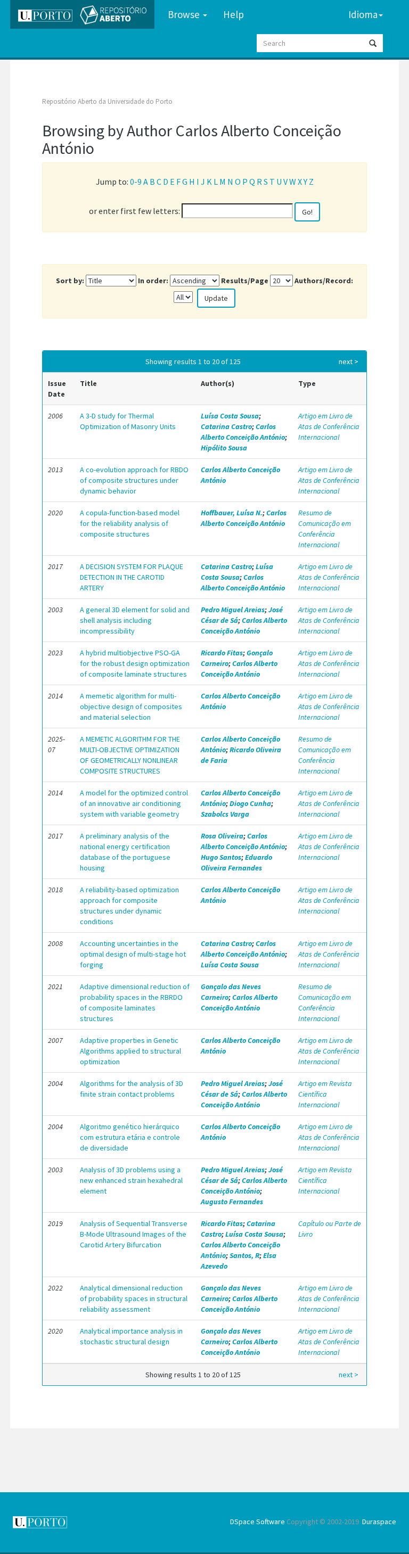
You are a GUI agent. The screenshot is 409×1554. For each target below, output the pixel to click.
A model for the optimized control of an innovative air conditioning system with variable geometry (134, 803)
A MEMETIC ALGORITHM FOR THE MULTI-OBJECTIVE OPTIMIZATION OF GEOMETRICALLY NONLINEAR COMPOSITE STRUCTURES (130, 755)
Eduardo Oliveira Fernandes (236, 862)
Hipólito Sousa (224, 448)
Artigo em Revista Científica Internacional (325, 1094)
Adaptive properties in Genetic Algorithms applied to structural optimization (130, 1050)
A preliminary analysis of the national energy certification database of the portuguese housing (125, 852)
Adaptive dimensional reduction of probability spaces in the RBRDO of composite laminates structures (135, 1002)
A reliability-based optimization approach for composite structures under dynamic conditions (129, 905)
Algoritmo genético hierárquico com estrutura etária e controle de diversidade (130, 1137)
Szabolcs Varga (225, 814)
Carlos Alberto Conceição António (243, 432)
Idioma (363, 14)
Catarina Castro (226, 426)
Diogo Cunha (250, 803)
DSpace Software (257, 1521)
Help (233, 14)
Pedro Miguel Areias (233, 609)
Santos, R (244, 1255)
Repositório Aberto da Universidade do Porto (107, 101)
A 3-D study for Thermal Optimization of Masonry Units (128, 421)
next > (348, 361)
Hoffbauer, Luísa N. (232, 512)
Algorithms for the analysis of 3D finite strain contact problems (131, 1089)
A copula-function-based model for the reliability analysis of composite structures (129, 523)
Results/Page (244, 280)
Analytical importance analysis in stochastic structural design (131, 1336)
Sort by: (70, 280)
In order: (153, 280)
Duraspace (379, 1521)
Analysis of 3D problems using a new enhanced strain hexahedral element (131, 1180)
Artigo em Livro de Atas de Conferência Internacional (328, 426)
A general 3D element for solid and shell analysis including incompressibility (135, 620)
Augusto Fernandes (232, 1201)
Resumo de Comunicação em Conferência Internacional (324, 528)
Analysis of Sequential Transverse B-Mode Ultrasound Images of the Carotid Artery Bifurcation (133, 1234)
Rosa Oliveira (222, 836)
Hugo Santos (221, 857)
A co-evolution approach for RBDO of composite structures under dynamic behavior (134, 480)
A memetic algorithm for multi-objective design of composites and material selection (131, 706)
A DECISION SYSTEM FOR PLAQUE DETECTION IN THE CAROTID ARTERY (131, 577)
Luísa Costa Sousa (230, 416)
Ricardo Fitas (222, 652)
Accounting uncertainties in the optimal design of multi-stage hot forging (133, 954)
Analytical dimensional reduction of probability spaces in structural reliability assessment (133, 1298)
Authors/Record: (324, 280)
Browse (185, 14)
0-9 (136, 181)
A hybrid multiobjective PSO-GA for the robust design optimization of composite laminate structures (135, 663)
